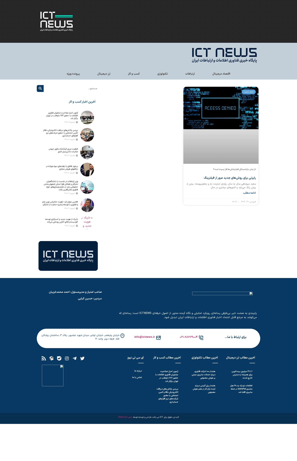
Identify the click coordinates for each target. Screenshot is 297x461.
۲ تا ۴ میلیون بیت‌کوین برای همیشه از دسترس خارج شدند (242, 375)
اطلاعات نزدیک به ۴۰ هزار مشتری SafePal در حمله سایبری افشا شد (241, 389)
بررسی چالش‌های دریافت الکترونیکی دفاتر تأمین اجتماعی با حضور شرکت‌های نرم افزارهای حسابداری (60, 133)
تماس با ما (137, 377)
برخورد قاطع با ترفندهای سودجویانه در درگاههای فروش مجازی (62, 168)
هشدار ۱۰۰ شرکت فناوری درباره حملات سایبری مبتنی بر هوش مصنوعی (203, 375)
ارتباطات (190, 74)
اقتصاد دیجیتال (221, 74)
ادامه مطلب (249, 193)
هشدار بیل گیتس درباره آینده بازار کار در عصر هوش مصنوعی (204, 389)
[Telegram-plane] (74, 358)
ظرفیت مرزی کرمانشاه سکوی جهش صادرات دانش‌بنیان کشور (63, 150)
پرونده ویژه (73, 74)
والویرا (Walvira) (125, 417)
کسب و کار (134, 74)
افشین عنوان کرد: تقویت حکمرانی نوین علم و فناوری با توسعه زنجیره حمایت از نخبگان (60, 203)
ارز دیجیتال (103, 74)
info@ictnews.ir (144, 337)
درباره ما (138, 371)
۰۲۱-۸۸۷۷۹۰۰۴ (188, 337)
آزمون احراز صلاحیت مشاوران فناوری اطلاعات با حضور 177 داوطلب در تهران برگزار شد (62, 115)
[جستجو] (40, 88)
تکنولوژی (162, 74)
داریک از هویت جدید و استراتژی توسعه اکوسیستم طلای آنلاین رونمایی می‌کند (61, 221)
